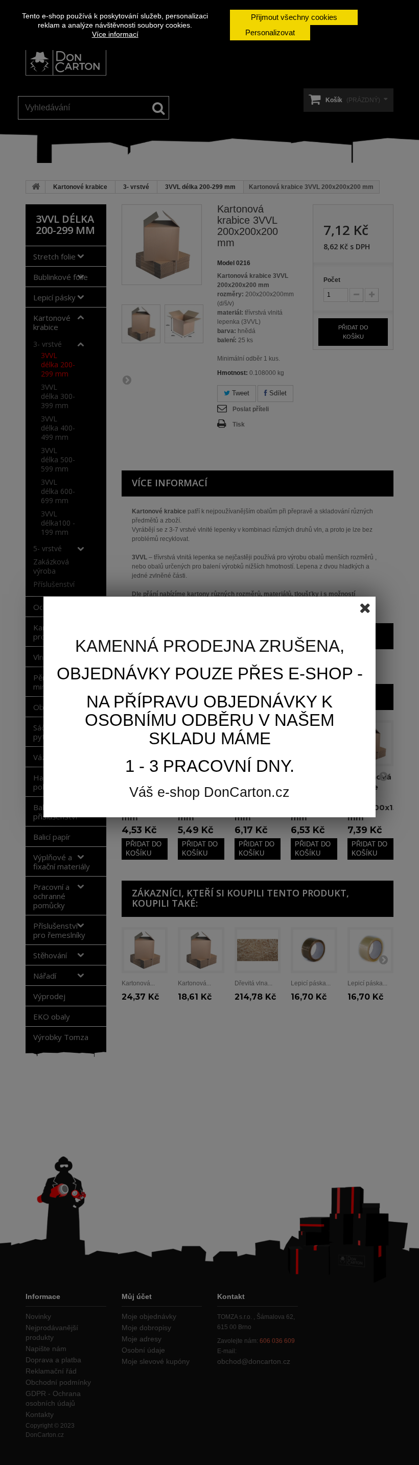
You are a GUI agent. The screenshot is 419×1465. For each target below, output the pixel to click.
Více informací (115, 34)
